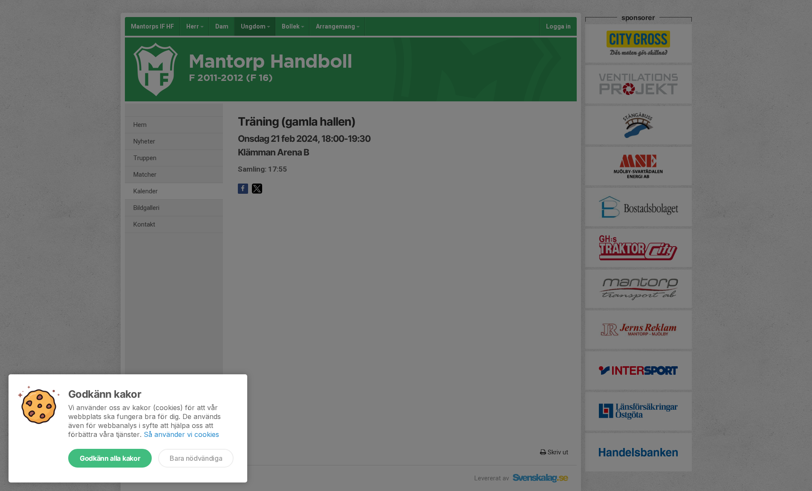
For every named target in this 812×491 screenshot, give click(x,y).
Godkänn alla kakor (110, 458)
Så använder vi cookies (181, 434)
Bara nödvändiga (196, 458)
